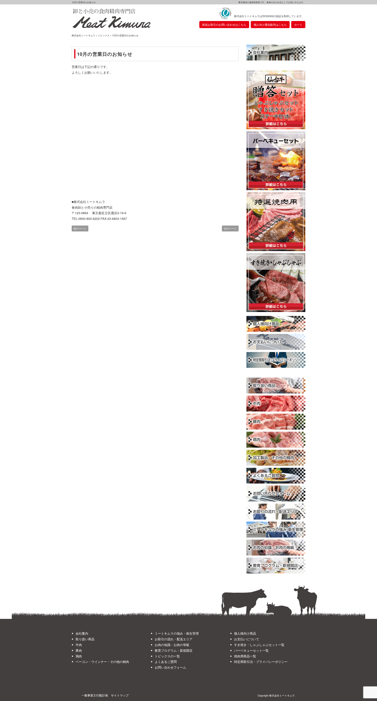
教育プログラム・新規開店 (173, 650)
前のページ (80, 228)
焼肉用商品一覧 (245, 656)
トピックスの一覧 (167, 656)
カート (298, 25)
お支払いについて (246, 639)
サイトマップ (120, 695)
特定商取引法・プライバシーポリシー (260, 661)
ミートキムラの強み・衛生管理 (177, 633)
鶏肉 (79, 656)
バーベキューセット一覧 (251, 650)
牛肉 (79, 644)
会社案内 (82, 633)
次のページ (230, 228)
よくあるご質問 (166, 661)
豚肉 (79, 650)
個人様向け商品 (245, 633)
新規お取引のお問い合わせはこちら (224, 25)
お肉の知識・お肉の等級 (172, 644)
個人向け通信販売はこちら (270, 25)
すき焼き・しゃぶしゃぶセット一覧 (259, 644)
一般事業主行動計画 (94, 695)
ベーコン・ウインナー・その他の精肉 (102, 661)
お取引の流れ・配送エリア (173, 639)
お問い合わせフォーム (170, 667)
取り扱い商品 (85, 639)
